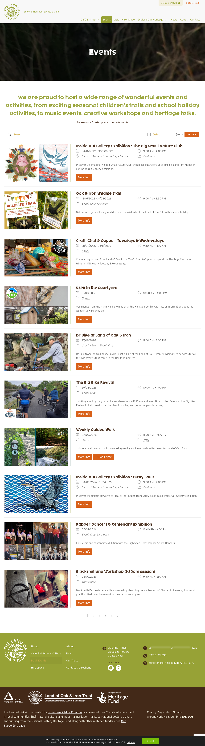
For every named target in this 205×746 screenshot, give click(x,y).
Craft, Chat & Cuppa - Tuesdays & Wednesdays (120, 241)
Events (107, 19)
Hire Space (128, 19)
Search (192, 135)
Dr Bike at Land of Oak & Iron (103, 335)
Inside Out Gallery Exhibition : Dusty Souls (115, 477)
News (174, 19)
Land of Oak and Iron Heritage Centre (105, 156)
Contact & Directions (78, 667)
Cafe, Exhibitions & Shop (46, 653)
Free (110, 345)
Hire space (37, 667)
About (184, 19)
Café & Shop (88, 19)
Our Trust (72, 660)
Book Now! (105, 457)
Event (85, 203)
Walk (146, 440)
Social (85, 250)
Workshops (88, 581)
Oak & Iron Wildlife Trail (98, 193)
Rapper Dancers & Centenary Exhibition (114, 524)
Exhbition (149, 156)
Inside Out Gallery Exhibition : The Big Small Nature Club (129, 146)
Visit (116, 19)
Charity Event (90, 345)
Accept (150, 741)
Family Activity (98, 203)
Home (34, 646)
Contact (195, 19)
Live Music (103, 534)
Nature (86, 298)
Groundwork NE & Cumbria (65, 712)
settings (131, 742)
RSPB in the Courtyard (97, 288)
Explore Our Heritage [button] (150, 19)
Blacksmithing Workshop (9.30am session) (115, 571)
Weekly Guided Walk (95, 430)
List (178, 135)
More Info (84, 177)
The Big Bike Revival (95, 382)
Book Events (38, 660)
